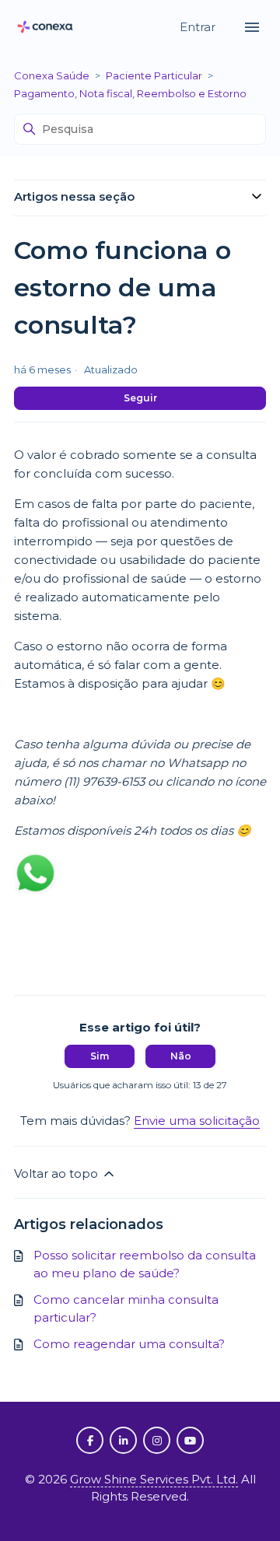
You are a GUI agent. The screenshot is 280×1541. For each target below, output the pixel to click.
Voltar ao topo (57, 1173)
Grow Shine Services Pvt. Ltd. (154, 1479)
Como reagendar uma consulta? (129, 1343)
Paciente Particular (154, 75)
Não (180, 1056)
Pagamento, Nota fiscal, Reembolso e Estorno (130, 93)
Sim (99, 1056)
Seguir (140, 398)
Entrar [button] (199, 26)
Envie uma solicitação (197, 1120)
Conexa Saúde (51, 75)
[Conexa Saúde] (45, 27)
